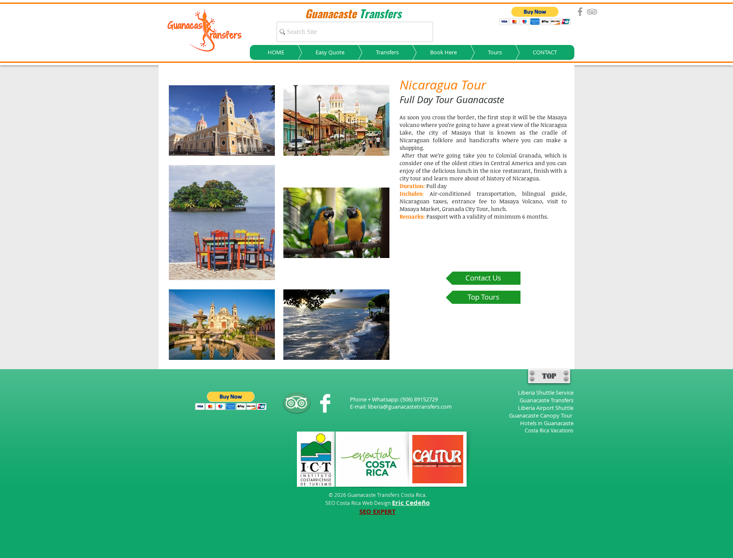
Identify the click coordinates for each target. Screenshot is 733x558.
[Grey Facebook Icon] (580, 11)
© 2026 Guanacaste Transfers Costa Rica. (378, 494)
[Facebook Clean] (325, 403)
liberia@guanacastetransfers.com (410, 406)
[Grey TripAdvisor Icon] (592, 11)
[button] (535, 16)
